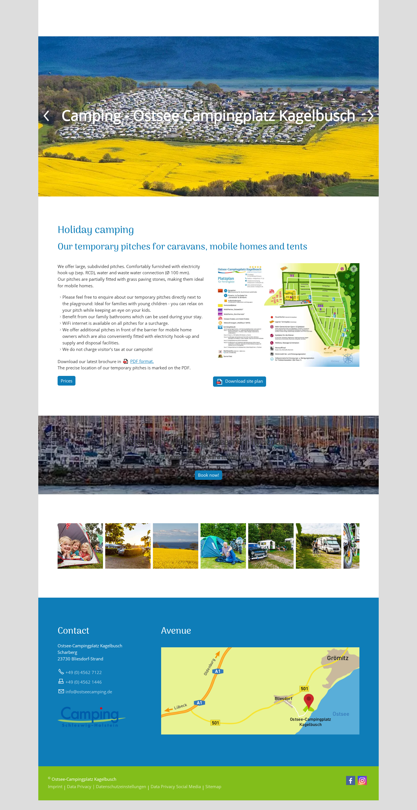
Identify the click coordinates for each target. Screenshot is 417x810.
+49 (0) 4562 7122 (84, 672)
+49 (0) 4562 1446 (84, 682)
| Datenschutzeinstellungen (119, 786)
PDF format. (142, 361)
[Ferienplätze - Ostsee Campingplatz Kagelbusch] (80, 567)
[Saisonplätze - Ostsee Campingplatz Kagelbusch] (128, 567)
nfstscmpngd (88, 691)
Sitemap (212, 786)
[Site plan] (286, 315)
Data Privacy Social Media (176, 786)
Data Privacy (79, 786)
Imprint (55, 786)
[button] (46, 116)
